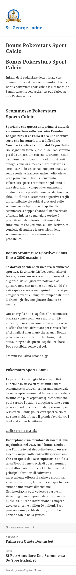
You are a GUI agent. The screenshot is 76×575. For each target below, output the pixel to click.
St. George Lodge (24, 27)
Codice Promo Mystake (21, 431)
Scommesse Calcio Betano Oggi (27, 356)
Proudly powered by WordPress (23, 570)
